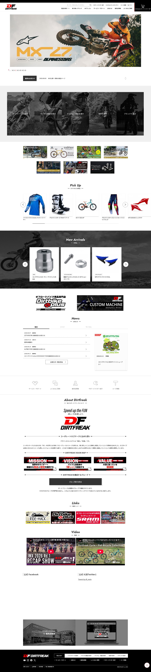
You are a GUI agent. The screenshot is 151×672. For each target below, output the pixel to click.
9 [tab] (25, 70)
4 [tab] (17, 70)
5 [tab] (19, 70)
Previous (125, 77)
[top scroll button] (147, 665)
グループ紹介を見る (75, 482)
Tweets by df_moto (84, 579)
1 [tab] (12, 70)
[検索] (91, 5)
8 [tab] (24, 70)
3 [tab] (15, 70)
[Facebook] (31, 660)
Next (125, 79)
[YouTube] (25, 660)
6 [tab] (20, 70)
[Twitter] (35, 660)
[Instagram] (28, 660)
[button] (23, 204)
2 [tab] (14, 70)
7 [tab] (22, 70)
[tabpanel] (75, 41)
